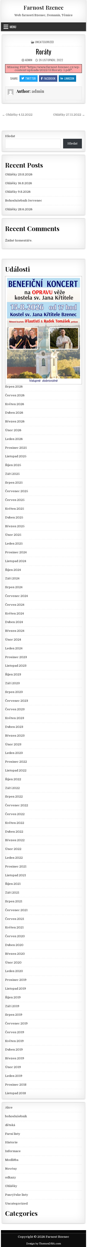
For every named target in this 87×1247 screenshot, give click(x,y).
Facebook (49, 78)
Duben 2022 (14, 831)
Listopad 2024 (15, 561)
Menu (13, 26)
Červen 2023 (15, 709)
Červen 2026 (15, 395)
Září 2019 (12, 1006)
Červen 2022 (15, 814)
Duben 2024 (14, 622)
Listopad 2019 (15, 988)
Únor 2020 (13, 962)
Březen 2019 (14, 1058)
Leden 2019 (13, 1076)
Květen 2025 (14, 508)
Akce (9, 1107)
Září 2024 (12, 578)
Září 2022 (12, 788)
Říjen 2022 (13, 779)
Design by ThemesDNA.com (43, 1243)
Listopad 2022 (15, 770)
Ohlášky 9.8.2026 (18, 191)
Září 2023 (12, 683)
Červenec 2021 (16, 910)
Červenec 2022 (16, 805)
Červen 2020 (15, 936)
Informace (13, 1151)
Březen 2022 (15, 840)
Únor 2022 (13, 849)
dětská (10, 1125)
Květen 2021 (14, 927)
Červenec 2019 (16, 1023)
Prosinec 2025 (16, 447)
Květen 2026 (14, 404)
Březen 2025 (15, 526)
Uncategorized (44, 42)
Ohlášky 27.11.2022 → (69, 114)
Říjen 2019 (13, 997)
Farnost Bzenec (43, 7)
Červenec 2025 (16, 491)
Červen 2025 (15, 500)
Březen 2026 (15, 421)
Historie (11, 1142)
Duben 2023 (14, 727)
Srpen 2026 (14, 386)
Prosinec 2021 (15, 866)
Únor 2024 (13, 639)
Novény (11, 1168)
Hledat (10, 136)
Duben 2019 (14, 1049)
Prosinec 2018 (15, 1084)
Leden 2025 (14, 543)
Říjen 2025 (13, 465)
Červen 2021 (14, 919)
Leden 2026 (14, 439)
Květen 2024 (14, 613)
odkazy (10, 1177)
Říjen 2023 (13, 674)
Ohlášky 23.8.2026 (18, 174)
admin (28, 60)
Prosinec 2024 (16, 552)
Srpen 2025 (14, 482)
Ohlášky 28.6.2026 (18, 209)
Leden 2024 (14, 648)
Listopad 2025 (15, 456)
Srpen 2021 (13, 901)
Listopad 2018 (15, 1093)
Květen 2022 (14, 823)
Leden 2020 (14, 971)
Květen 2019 (14, 1041)
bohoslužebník (16, 1116)
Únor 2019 (13, 1067)
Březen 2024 (14, 631)
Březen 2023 (15, 735)
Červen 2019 (14, 1032)
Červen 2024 (14, 604)
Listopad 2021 (15, 875)
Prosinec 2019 (15, 980)
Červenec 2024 (16, 596)
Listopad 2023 (15, 665)
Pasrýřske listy (16, 1194)
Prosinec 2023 (16, 657)
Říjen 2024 (13, 570)
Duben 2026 (14, 412)
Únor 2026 (13, 430)
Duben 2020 (14, 945)
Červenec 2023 (16, 700)
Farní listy (12, 1134)
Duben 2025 (14, 517)
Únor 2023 (13, 744)
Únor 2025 (13, 534)
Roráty (43, 51)
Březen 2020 (15, 953)
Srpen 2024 (14, 587)
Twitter (30, 78)
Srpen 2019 (13, 1014)
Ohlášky (11, 1186)
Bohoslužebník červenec (23, 200)
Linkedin (69, 78)
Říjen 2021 (13, 884)
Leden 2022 (14, 857)
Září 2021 (12, 892)
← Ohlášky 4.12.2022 (17, 114)
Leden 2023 (14, 753)
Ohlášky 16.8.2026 (18, 183)
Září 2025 (12, 474)
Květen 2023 (14, 718)
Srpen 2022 (14, 796)
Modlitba (11, 1160)
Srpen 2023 (14, 692)
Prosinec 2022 (16, 761)
